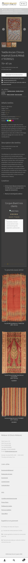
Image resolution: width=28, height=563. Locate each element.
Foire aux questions (6, 510)
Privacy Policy (4, 502)
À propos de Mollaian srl (7, 470)
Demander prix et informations (14, 74)
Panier (22, 559)
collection (10, 9)
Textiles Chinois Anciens (7, 11)
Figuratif (7, 112)
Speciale (8, 110)
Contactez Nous (5, 485)
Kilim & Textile (10, 94)
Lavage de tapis (5, 481)
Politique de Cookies (6, 506)
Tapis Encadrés (18, 94)
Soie (7, 114)
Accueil (5, 9)
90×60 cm (18, 116)
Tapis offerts (4, 513)
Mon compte (4, 560)
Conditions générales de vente (9, 498)
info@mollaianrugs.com (11, 451)
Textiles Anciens (18, 9)
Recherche (14, 560)
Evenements (4, 478)
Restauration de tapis (6, 474)
